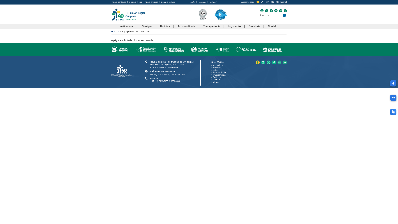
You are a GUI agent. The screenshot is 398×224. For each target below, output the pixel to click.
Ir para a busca (151, 2)
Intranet (283, 2)
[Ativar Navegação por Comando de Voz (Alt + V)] (393, 83)
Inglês (192, 2)
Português (213, 2)
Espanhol (202, 2)
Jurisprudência (186, 26)
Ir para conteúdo (118, 2)
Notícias (165, 26)
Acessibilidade (247, 2)
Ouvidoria (254, 26)
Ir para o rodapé (168, 2)
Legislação (234, 26)
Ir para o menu (135, 2)
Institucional (127, 26)
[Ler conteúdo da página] (393, 98)
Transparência (211, 26)
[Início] (146, 14)
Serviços (147, 26)
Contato (272, 26)
